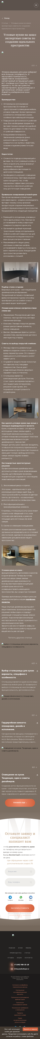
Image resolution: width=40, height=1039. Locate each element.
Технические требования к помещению (20, 1009)
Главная (12, 948)
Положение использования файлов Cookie (20, 998)
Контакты (28, 958)
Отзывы (11, 958)
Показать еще (20, 802)
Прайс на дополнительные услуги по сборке (20, 1020)
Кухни (20, 948)
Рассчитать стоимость (20, 908)
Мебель (28, 948)
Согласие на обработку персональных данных (20, 986)
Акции (19, 958)
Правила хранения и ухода (20, 1014)
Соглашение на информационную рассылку (20, 992)
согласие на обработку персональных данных (20, 916)
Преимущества (15, 953)
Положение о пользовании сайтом (20, 1003)
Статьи (5, 23)
